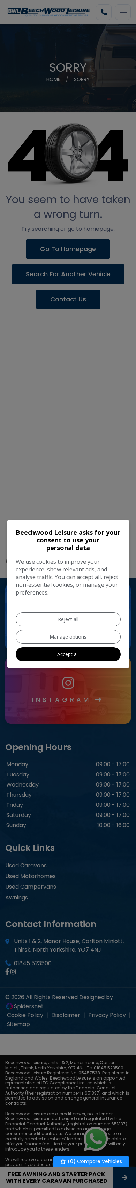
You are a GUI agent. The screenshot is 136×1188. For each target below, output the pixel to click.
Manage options (68, 636)
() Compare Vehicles (94, 1161)
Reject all (68, 619)
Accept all (68, 654)
